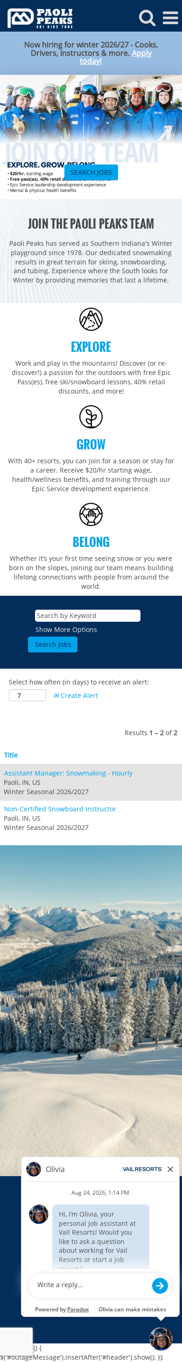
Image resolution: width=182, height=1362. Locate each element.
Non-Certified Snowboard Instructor (60, 808)
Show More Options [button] (66, 629)
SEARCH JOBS (91, 172)
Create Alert (78, 695)
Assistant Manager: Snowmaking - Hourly (68, 773)
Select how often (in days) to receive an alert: (79, 682)
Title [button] (11, 754)
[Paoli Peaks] (36, 17)
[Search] (147, 17)
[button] (170, 18)
